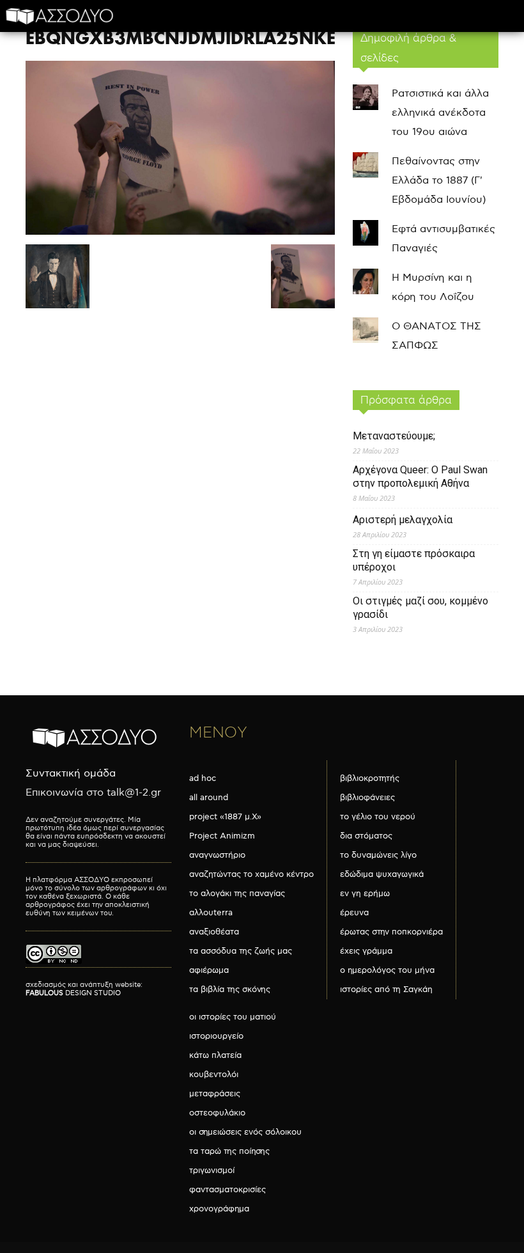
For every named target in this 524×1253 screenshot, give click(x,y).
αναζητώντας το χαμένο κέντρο (251, 874)
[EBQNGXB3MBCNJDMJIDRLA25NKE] (180, 232)
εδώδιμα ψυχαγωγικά (382, 874)
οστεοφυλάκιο (217, 1113)
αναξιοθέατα (214, 932)
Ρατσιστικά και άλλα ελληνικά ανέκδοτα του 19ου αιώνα (440, 113)
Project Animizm (222, 836)
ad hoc (202, 778)
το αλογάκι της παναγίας (237, 893)
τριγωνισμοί (212, 1170)
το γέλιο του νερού (377, 817)
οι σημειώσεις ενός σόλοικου (245, 1132)
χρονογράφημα (219, 1209)
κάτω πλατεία (215, 1055)
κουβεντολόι (213, 1074)
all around (208, 797)
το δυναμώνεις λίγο (378, 855)
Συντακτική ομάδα (71, 774)
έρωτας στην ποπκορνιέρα (391, 932)
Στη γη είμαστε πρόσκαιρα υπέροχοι (414, 560)
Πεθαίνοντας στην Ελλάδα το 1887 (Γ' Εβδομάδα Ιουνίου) (439, 180)
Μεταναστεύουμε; (394, 436)
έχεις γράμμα (366, 951)
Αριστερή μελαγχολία (402, 520)
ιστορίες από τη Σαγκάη (386, 989)
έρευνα (354, 913)
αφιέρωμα (209, 970)
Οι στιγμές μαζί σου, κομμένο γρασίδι (420, 607)
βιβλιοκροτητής (369, 778)
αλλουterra (211, 913)
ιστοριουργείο (216, 1036)
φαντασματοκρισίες (227, 1190)
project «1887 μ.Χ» (225, 817)
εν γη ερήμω (365, 893)
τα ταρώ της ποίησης (229, 1151)
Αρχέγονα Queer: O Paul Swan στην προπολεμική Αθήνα (420, 476)
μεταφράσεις (214, 1094)
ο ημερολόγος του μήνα (387, 970)
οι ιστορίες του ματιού (232, 1017)
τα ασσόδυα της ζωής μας (240, 951)
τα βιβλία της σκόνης (229, 989)
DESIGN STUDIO (73, 993)
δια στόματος (366, 836)
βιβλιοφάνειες (367, 797)
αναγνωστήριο (217, 855)
